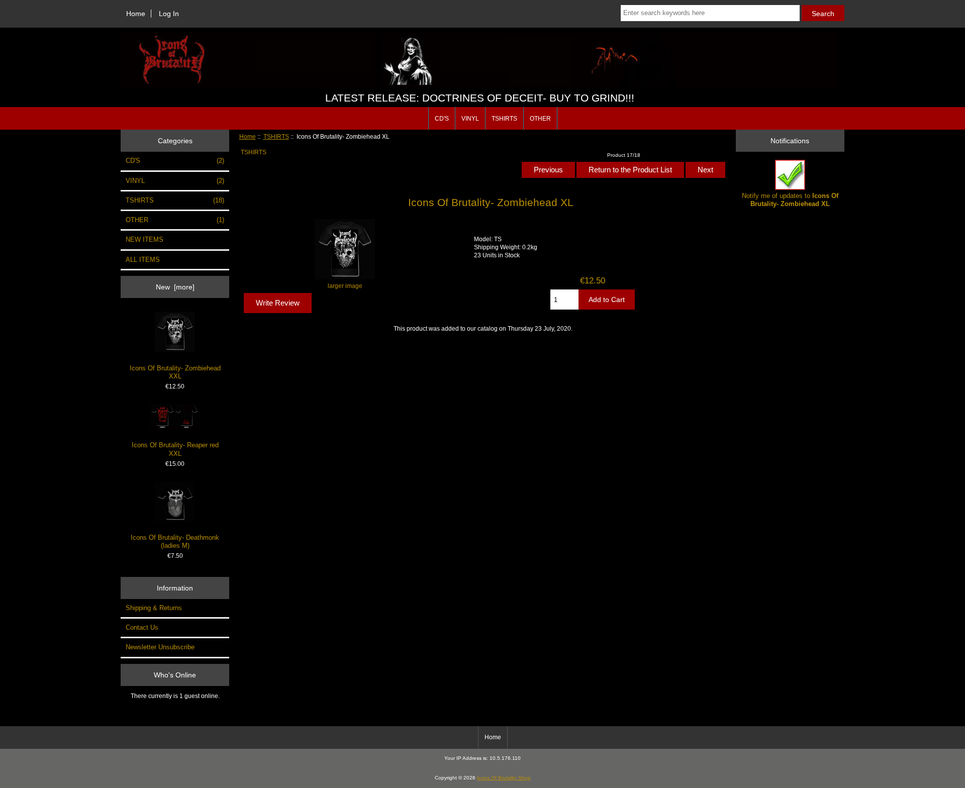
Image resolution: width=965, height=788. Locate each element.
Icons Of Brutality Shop (504, 777)
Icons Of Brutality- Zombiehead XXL (175, 372)
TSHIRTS (276, 136)
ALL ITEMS (143, 259)
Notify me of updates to (790, 200)
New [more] (175, 287)
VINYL (470, 118)
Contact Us (142, 627)
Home (135, 14)
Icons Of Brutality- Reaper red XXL (175, 449)
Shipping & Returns (154, 608)
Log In (169, 14)
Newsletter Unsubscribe (160, 647)
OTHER (540, 118)
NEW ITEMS (144, 239)
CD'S (442, 118)
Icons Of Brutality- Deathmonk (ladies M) (175, 541)
